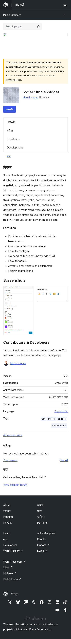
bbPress (10, 573)
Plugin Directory (12, 14)
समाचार (7, 511)
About (7, 505)
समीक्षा (10, 130)
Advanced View (12, 435)
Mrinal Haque (30, 97)
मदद (9, 156)
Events (41, 539)
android (51, 419)
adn (43, 419)
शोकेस (40, 505)
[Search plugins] (38, 26)
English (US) (61, 411)
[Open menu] (65, 5)
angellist (62, 419)
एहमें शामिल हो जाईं (46, 533)
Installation (13, 139)
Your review (10, 460)
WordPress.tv (13, 550)
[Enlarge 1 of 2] (29, 290)
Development (15, 147)
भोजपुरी (14, 594)
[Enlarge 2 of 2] (63, 290)
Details (11, 122)
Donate (43, 545)
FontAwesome (59, 425)
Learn (6, 533)
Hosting (8, 516)
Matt (8, 567)
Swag (42, 550)
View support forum (15, 484)
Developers (10, 545)
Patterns (42, 522)
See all (64, 460)
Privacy (7, 522)
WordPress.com (14, 561)
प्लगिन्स (40, 516)
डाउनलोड (9, 109)
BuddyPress (12, 579)
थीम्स (39, 511)
